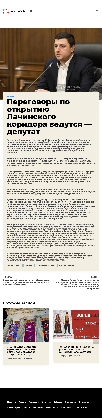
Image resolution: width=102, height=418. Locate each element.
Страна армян (14, 407)
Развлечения (52, 407)
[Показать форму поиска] (30, 11)
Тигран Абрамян (66, 265)
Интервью (38, 407)
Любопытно (81, 407)
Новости (11, 402)
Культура (11, 96)
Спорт (27, 407)
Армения (28, 265)
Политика (34, 402)
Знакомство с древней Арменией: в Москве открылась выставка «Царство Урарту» (22, 350)
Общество (84, 402)
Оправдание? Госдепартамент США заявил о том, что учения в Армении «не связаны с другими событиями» (26, 280)
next (96, 341)
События (58, 402)
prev (6, 341)
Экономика (70, 402)
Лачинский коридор (46, 265)
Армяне (22, 402)
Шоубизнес (66, 407)
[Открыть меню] (96, 11)
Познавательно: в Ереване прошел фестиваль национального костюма (75, 349)
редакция (17, 358)
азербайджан (15, 265)
